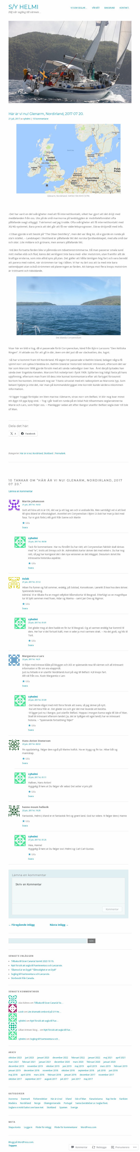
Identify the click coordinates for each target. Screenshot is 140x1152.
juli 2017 (64, 1079)
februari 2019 (120, 1066)
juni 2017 (76, 1079)
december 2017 (87, 1074)
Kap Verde (111, 1099)
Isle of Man (80, 1099)
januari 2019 (14, 1070)
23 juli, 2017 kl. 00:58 (37, 541)
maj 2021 (107, 1057)
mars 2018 (39, 1074)
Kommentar (112, 909)
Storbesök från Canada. (22, 978)
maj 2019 (79, 1066)
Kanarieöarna (96, 1099)
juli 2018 (101, 1070)
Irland (69, 1099)
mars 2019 (105, 1066)
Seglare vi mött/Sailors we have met (26, 1107)
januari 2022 (94, 1057)
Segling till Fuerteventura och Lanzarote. (30, 974)
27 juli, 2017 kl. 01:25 (37, 840)
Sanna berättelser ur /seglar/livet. (91, 1103)
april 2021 (120, 1057)
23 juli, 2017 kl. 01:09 (37, 700)
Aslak (25, 578)
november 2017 (106, 1074)
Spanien (63, 1107)
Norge (37, 1103)
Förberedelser (40, 1099)
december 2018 (31, 1070)
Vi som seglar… (79, 8)
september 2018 (86, 1070)
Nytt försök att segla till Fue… (44, 1021)
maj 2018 (13, 1074)
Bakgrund (109, 8)
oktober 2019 (52, 1066)
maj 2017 (88, 1079)
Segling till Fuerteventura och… (45, 1039)
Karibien (124, 1099)
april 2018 (26, 1074)
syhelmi (26, 119)
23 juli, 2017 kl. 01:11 (37, 777)
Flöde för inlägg (43, 1127)
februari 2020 (93, 1062)
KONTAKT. (124, 8)
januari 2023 (43, 1057)
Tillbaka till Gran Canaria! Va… (48, 1003)
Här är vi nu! (26, 453)
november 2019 (35, 1066)
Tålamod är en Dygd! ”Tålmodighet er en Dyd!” (33, 970)
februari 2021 (29, 1062)
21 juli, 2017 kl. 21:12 (31, 582)
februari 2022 (78, 1057)
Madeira (13, 1103)
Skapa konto (15, 1127)
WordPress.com (88, 1127)
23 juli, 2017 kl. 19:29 (31, 810)
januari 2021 (45, 1062)
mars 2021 (14, 1062)
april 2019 (92, 1066)
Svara (25, 527)
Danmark (25, 1099)
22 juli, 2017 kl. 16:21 (31, 659)
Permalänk (60, 453)
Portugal (68, 1103)
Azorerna (13, 1099)
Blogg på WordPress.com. (21, 1142)
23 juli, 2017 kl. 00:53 (31, 744)
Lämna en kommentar (21, 491)
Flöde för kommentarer (65, 1127)
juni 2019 (67, 1066)
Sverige (74, 1107)
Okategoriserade (52, 1103)
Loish (21, 1011)
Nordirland (38, 453)
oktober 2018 (68, 1070)
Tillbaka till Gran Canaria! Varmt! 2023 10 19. (32, 961)
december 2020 (62, 1062)
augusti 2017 (51, 1079)
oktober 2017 (15, 1079)
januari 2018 (70, 1074)
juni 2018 (113, 1070)
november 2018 (50, 1070)
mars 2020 (78, 1062)
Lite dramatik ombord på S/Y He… (44, 1011)
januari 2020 (109, 1062)
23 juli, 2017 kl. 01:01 (37, 622)
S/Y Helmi (23, 6)
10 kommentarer (40, 119)
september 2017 (33, 1079)
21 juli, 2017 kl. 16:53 (31, 504)
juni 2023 (29, 1057)
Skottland (48, 453)
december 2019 (16, 1066)
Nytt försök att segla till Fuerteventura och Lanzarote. (36, 965)
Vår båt (96, 8)
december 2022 (60, 1057)
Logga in (28, 1127)
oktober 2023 (15, 1057)
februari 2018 (54, 1074)
